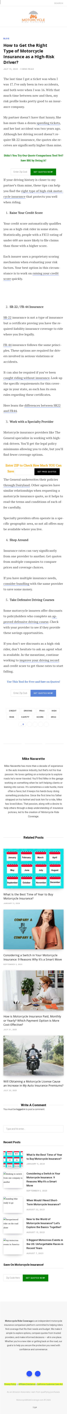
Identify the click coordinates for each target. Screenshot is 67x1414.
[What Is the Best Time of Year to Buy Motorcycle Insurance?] (33, 869)
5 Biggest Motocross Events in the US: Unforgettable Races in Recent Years (44, 1244)
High (54, 711)
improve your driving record (39, 660)
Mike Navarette (33, 759)
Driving (28, 711)
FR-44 (7, 345)
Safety (25, 717)
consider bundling (16, 583)
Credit (13, 711)
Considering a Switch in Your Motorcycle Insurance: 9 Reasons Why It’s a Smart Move (43, 1179)
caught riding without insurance (26, 378)
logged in (20, 1109)
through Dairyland (16, 485)
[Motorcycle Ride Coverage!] (33, 16)
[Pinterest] (46, 724)
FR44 (42, 711)
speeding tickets (48, 123)
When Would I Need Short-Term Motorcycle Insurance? (43, 1202)
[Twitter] (29, 1373)
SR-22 (7, 317)
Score (40, 717)
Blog (6, 39)
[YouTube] (38, 1373)
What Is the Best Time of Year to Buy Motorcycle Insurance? (44, 1156)
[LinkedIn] (40, 724)
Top (34, 1407)
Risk (12, 717)
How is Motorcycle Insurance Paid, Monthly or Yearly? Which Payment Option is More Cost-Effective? (32, 1020)
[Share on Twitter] (35, 724)
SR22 (53, 717)
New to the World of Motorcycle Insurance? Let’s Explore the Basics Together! (43, 1223)
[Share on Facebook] (29, 724)
